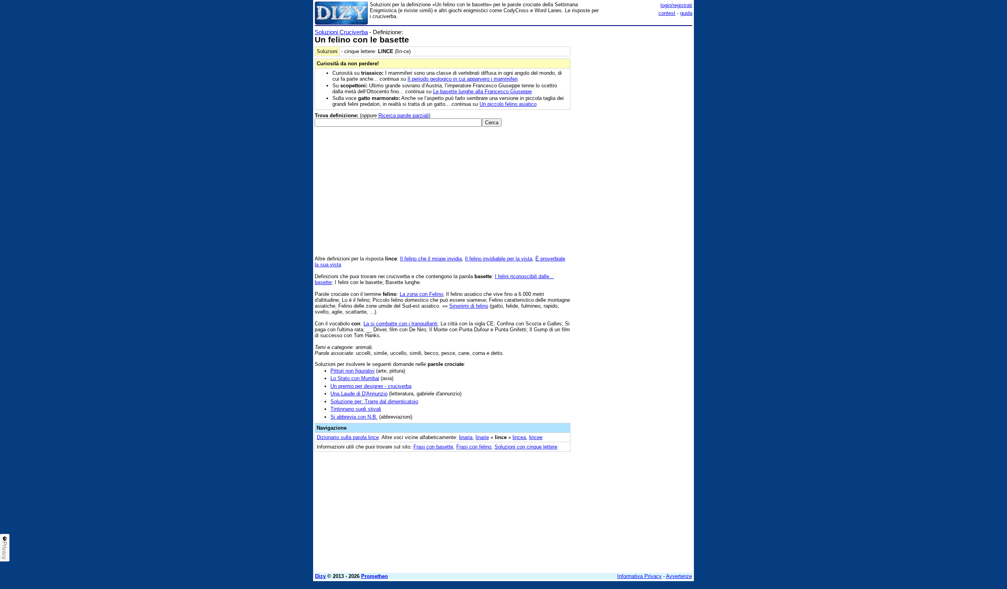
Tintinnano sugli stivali (355, 409)
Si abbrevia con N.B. (354, 417)
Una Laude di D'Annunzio (358, 394)
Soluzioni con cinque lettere (525, 447)
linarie (482, 437)
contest (666, 13)
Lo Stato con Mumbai (354, 378)
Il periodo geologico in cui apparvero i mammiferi (463, 79)
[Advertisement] (633, 147)
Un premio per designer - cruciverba (370, 386)
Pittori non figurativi (352, 371)
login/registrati (676, 5)
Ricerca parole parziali (403, 115)
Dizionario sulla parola (348, 437)
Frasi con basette (433, 447)
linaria (465, 437)
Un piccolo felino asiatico (508, 104)
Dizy (320, 576)
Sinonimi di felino (468, 306)
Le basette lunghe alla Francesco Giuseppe (482, 91)
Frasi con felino (473, 447)
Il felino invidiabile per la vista (498, 259)
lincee (535, 437)
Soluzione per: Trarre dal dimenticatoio (374, 401)
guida (686, 13)
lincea (519, 437)
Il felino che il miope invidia (431, 259)
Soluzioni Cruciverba (341, 32)
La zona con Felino (421, 294)
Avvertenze (679, 576)
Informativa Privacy (639, 576)
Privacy (5, 550)
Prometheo (374, 576)
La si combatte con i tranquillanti (400, 324)
